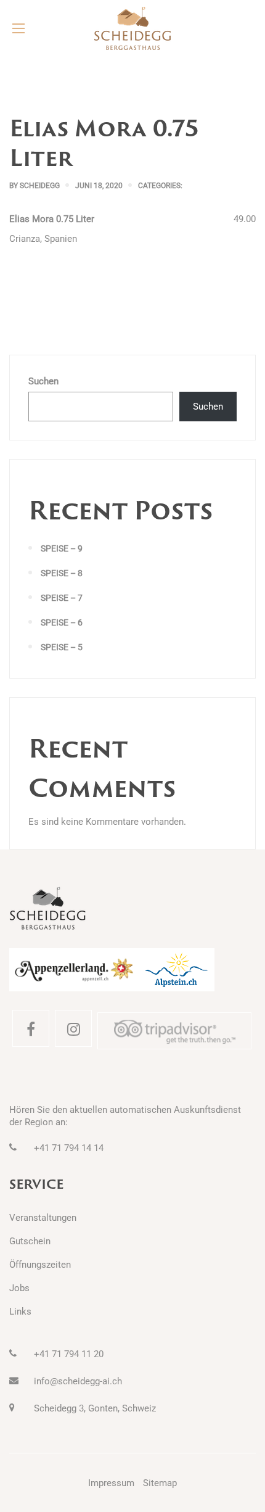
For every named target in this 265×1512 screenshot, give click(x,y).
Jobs (19, 1288)
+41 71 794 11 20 (69, 1354)
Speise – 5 (62, 647)
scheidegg (40, 185)
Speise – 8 (62, 573)
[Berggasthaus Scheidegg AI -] (132, 28)
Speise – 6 (62, 622)
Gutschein (30, 1241)
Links (20, 1311)
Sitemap (160, 1483)
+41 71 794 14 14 (69, 1148)
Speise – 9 (62, 548)
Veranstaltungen (42, 1217)
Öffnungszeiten (40, 1264)
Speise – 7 (62, 598)
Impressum (111, 1483)
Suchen (43, 381)
